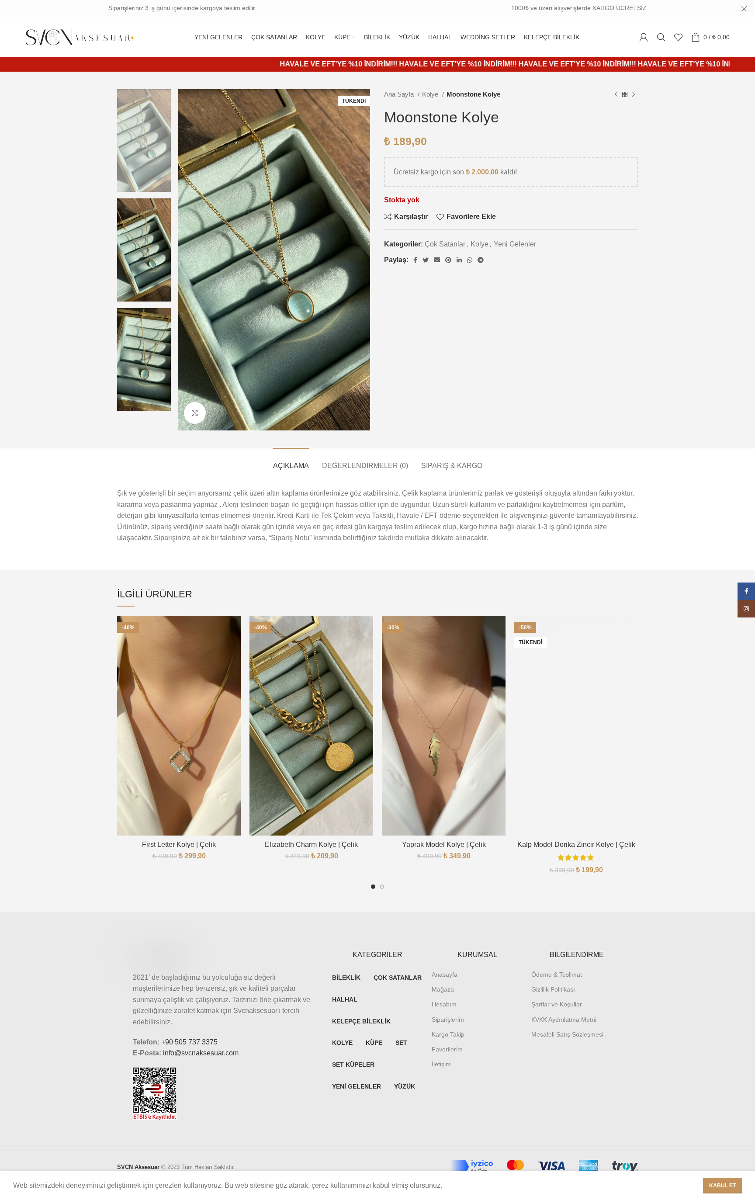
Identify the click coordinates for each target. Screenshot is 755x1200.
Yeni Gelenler (515, 244)
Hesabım (444, 1004)
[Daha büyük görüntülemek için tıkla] (195, 413)
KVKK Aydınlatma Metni (563, 1019)
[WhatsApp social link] (469, 260)
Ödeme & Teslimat (556, 974)
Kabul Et (722, 1186)
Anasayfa (444, 974)
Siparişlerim (448, 1019)
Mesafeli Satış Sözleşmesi (567, 1034)
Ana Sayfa (400, 94)
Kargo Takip (448, 1034)
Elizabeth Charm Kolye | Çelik (311, 844)
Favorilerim (447, 1049)
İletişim (441, 1064)
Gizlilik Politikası (553, 989)
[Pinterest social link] (448, 260)
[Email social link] (437, 260)
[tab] (291, 461)
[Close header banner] (744, 8)
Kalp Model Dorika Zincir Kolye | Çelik (576, 844)
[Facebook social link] (415, 260)
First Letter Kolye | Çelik (179, 844)
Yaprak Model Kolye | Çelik (444, 844)
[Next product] (633, 94)
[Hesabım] (643, 37)
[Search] (661, 37)
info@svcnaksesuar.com (201, 1053)
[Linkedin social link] (459, 260)
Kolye (431, 94)
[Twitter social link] (425, 260)
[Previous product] (616, 94)
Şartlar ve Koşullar (556, 1004)
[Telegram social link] (480, 260)
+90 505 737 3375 (189, 1042)
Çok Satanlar (445, 244)
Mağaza (443, 989)
